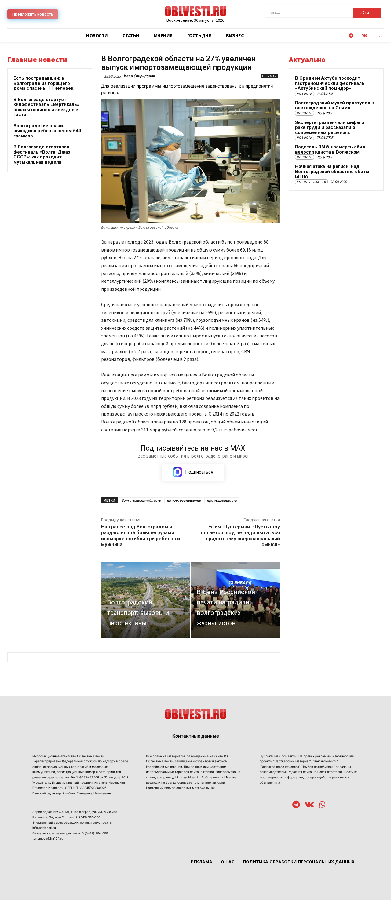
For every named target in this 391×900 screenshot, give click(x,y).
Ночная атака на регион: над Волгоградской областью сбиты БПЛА (332, 171)
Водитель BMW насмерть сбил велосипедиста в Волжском (330, 149)
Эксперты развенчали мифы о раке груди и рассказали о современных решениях (329, 127)
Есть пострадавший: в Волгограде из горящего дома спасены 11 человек (43, 83)
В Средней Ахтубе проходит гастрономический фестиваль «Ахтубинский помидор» (329, 83)
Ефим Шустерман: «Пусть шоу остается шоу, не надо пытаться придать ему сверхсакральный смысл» (240, 535)
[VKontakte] (364, 35)
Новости (269, 76)
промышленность (222, 500)
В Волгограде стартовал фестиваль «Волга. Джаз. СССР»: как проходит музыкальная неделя (42, 154)
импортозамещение (184, 500)
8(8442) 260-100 (87, 817)
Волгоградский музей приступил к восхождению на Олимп (334, 105)
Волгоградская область (141, 500)
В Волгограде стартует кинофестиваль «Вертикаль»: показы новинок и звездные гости (47, 107)
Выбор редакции (311, 182)
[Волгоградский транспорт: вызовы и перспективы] (145, 600)
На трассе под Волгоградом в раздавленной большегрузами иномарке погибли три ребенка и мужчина (140, 535)
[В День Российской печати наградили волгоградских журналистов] (235, 600)
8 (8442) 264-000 (95, 833)
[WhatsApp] (378, 35)
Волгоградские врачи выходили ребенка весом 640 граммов (47, 131)
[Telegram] (350, 35)
